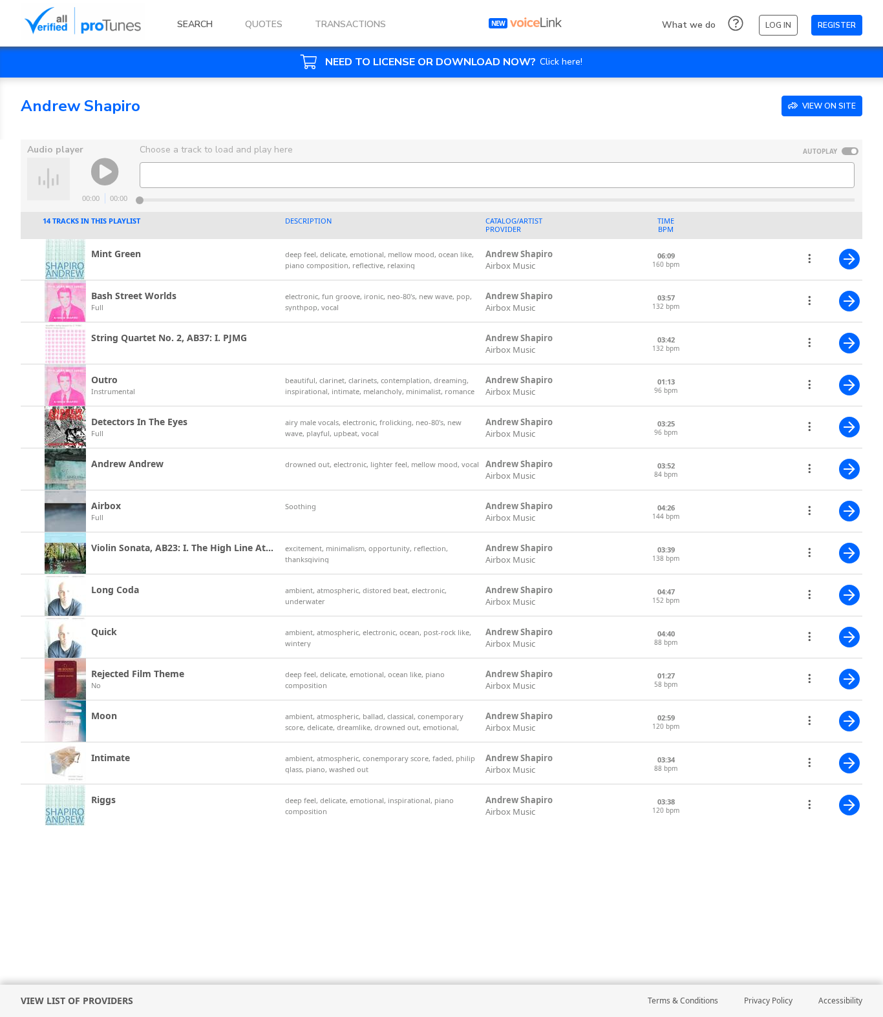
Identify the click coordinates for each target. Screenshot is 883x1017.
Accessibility (840, 1000)
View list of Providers (77, 1000)
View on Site (828, 106)
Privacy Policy (768, 1000)
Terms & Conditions (683, 1000)
